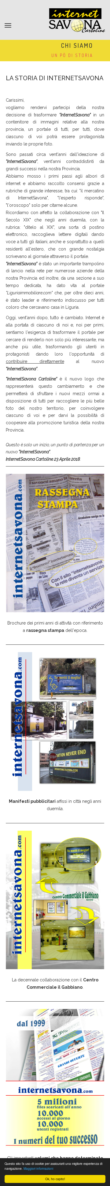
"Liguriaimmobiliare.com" (29, 292)
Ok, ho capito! (55, 1179)
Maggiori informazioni (38, 1168)
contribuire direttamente (35, 361)
